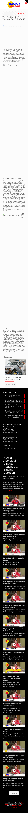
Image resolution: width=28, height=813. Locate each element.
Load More (14, 793)
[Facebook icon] (11, 808)
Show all (21, 14)
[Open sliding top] (26, 1)
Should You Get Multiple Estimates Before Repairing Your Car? (12, 406)
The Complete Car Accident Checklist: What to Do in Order (13, 401)
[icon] (16, 808)
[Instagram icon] (14, 808)
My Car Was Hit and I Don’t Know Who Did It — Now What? (14, 416)
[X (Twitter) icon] (13, 808)
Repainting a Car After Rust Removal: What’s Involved (12, 396)
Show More (8, 490)
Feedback (7, 445)
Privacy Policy (16, 805)
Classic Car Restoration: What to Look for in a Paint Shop (14, 411)
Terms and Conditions (10, 448)
